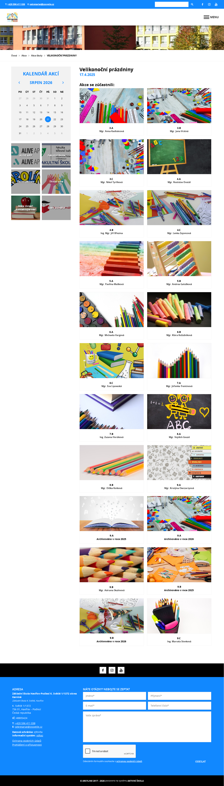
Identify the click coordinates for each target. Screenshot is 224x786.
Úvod (14, 55)
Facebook (202, 4)
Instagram (209, 4)
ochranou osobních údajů (129, 761)
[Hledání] (171, 4)
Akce (24, 55)
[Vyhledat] (192, 4)
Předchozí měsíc (19, 82)
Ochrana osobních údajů (26, 740)
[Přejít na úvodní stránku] (26, 17)
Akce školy (36, 55)
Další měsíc (62, 82)
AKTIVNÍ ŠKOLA (136, 780)
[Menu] (206, 17)
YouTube (216, 4)
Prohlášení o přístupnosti (27, 744)
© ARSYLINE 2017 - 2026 (92, 780)
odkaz (39, 735)
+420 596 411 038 (16, 4)
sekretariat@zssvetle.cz (42, 4)
